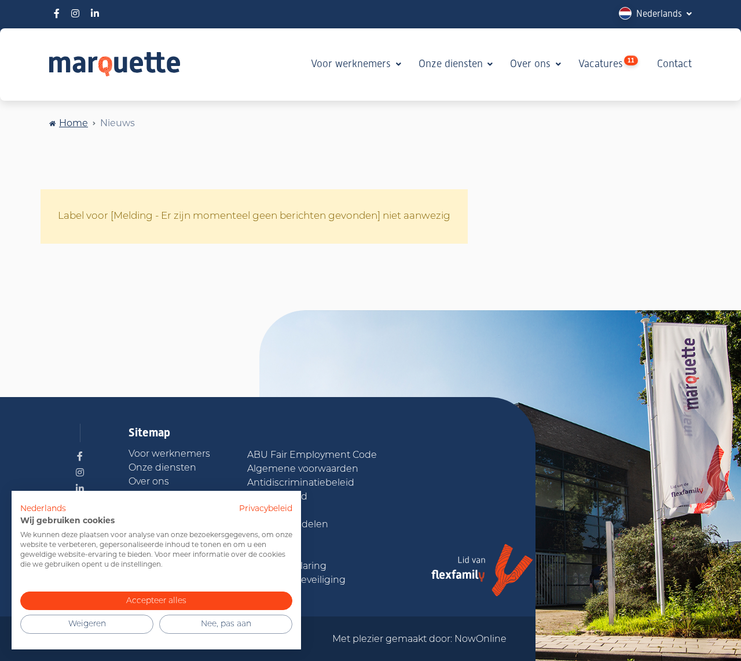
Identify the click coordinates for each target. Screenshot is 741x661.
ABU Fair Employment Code (312, 455)
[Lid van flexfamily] (482, 570)
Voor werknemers (352, 63)
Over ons (531, 63)
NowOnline (480, 639)
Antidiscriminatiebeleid (300, 483)
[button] (655, 14)
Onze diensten (452, 63)
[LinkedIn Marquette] (95, 14)
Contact (674, 63)
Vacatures (606, 63)
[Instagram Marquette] (75, 14)
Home (73, 122)
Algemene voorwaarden (302, 469)
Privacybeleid (265, 508)
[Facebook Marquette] (57, 14)
